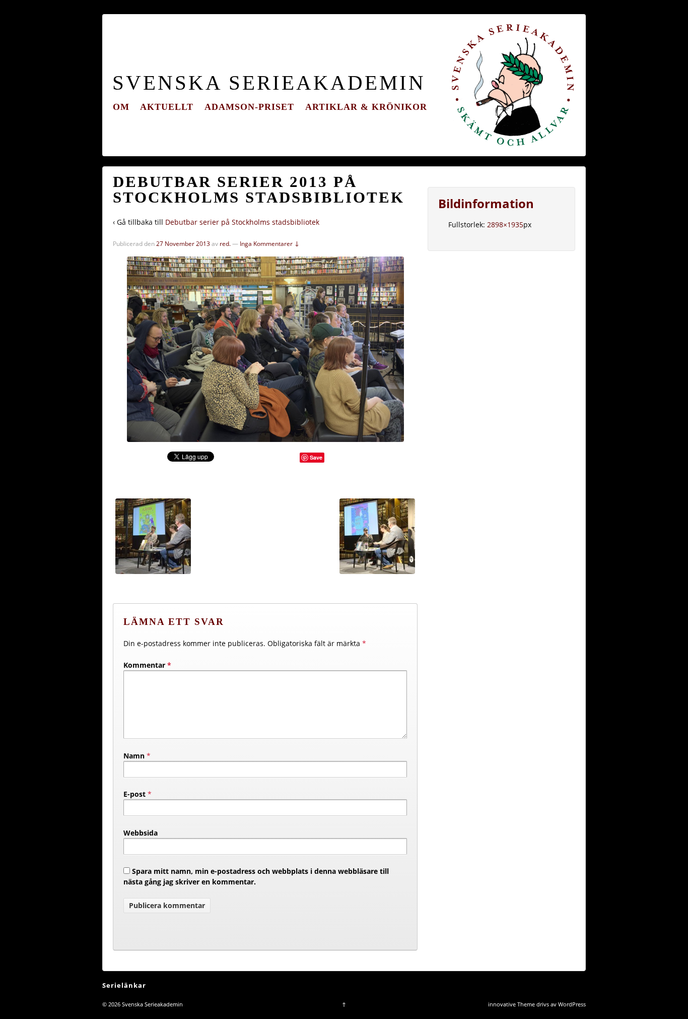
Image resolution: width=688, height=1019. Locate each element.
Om (121, 107)
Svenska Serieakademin (269, 83)
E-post (134, 794)
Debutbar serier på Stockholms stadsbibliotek (242, 222)
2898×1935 (505, 224)
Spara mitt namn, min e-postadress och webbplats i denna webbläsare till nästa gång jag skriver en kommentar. (256, 876)
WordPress (572, 1004)
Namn (134, 755)
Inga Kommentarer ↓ (270, 243)
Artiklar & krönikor (366, 107)
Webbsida (140, 833)
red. (225, 243)
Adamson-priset (249, 107)
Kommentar (147, 665)
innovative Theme (511, 1004)
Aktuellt (166, 107)
